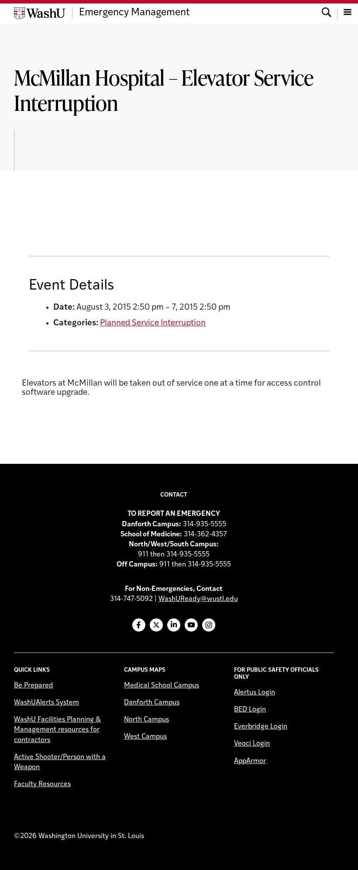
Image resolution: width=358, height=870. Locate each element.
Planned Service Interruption (153, 323)
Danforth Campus (151, 702)
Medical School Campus (161, 685)
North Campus (146, 719)
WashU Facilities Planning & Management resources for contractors (57, 729)
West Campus (145, 736)
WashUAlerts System (46, 702)
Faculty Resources (42, 784)
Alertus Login (254, 692)
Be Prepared (33, 685)
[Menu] (347, 13)
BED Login (250, 709)
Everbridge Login (260, 726)
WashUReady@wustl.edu (198, 599)
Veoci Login (252, 743)
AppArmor (250, 761)
